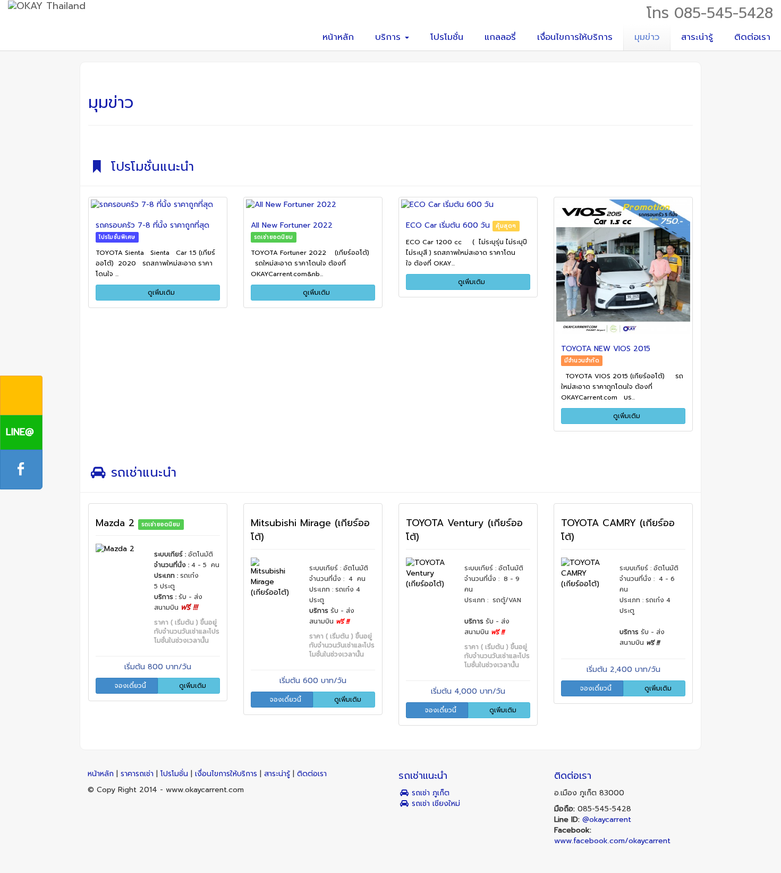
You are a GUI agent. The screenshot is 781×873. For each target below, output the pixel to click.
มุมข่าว (646, 37)
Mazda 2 (117, 523)
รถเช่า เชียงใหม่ (434, 803)
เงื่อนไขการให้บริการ (575, 37)
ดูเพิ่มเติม (160, 292)
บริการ (389, 37)
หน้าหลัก (338, 37)
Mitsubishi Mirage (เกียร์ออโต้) (310, 530)
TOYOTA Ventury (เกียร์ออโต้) (464, 530)
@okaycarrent (606, 819)
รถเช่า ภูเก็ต (429, 793)
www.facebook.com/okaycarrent (612, 840)
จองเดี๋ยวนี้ (129, 686)
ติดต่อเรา (752, 37)
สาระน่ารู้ (697, 37)
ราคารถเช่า (138, 773)
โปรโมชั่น (446, 37)
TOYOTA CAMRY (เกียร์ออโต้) (618, 530)
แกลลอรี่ (500, 37)
